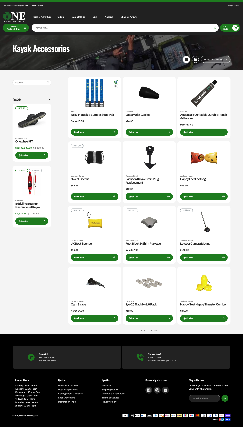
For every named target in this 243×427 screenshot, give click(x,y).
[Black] (116, 86)
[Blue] (116, 82)
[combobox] (32, 82)
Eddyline (19, 201)
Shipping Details (110, 389)
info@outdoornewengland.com (16, 5)
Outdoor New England (28, 416)
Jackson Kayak (77, 176)
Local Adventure (66, 398)
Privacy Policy (109, 402)
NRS (73, 112)
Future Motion (21, 138)
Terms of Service (110, 398)
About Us (106, 385)
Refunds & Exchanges (113, 393)
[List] (195, 59)
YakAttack (130, 301)
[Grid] (186, 59)
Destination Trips (67, 402)
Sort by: (206, 59)
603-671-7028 (37, 5)
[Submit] (224, 398)
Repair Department (68, 389)
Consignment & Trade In (70, 393)
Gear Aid (129, 112)
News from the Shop (68, 385)
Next (156, 330)
